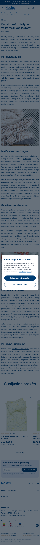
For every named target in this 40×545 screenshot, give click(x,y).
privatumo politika (25, 272)
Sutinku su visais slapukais (20, 278)
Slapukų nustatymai (20, 284)
